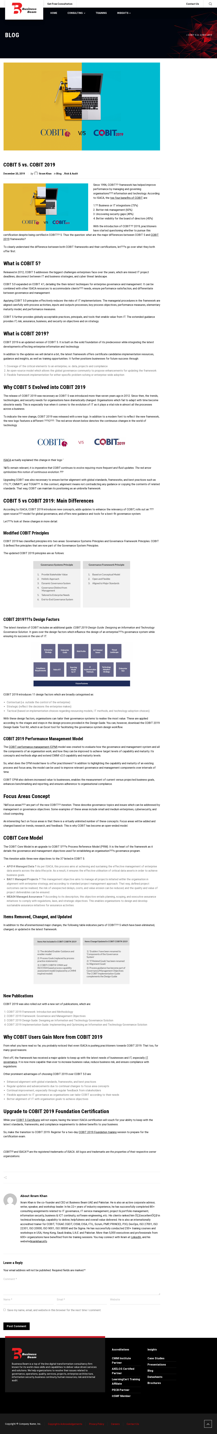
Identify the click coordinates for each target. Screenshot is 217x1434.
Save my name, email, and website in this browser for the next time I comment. (54, 1310)
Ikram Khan (45, 173)
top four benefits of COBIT (126, 197)
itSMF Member (121, 1396)
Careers (115, 1424)
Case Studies (155, 1358)
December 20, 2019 (14, 173)
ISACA (7, 460)
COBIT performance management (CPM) (33, 747)
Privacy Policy (96, 1424)
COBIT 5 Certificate (28, 1120)
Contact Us (192, 4)
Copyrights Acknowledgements (65, 1424)
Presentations (156, 1364)
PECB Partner (121, 1390)
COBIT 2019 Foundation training (98, 1132)
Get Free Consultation (59, 4)
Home (183, 35)
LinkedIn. (136, 1237)
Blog (59, 173)
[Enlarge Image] (82, 106)
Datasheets (154, 1377)
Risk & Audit (71, 173)
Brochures (154, 1383)
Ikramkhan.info (38, 1241)
